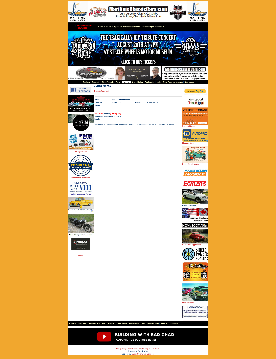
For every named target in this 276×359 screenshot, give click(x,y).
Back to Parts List (101, 91)
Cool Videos (189, 82)
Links (159, 82)
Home (100, 27)
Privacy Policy (121, 349)
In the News (108, 27)
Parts (118, 82)
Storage (179, 82)
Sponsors (118, 27)
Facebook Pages (147, 27)
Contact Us (159, 27)
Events (111, 323)
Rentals (136, 27)
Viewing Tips (146, 349)
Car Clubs (96, 82)
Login (80, 256)
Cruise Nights (137, 82)
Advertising (128, 27)
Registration (150, 82)
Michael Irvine (188, 303)
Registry (86, 82)
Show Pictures (169, 82)
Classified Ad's (108, 82)
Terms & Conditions (134, 349)
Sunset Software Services (143, 354)
